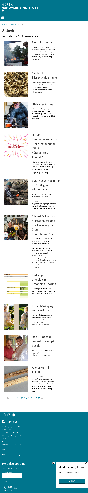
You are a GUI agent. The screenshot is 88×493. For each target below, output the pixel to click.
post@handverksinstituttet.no (15, 444)
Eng (86, 14)
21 (18, 398)
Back (9, 398)
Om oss (20, 24)
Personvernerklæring (11, 454)
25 (32, 398)
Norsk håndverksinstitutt (9, 24)
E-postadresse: (7, 472)
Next (43, 398)
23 (25, 398)
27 (39, 398)
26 (35, 398)
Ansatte (4, 449)
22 (22, 398)
